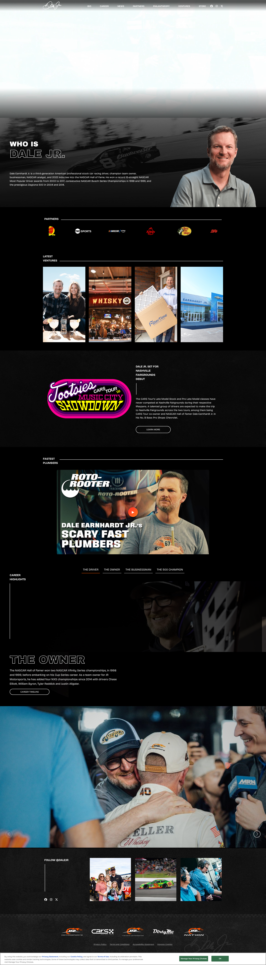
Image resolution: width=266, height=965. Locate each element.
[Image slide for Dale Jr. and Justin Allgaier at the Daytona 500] (133, 777)
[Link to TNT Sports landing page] (50, 231)
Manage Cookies (164, 944)
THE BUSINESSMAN (138, 569)
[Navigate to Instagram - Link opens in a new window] (217, 6)
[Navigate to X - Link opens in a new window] (222, 6)
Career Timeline (29, 691)
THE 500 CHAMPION (170, 569)
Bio (89, 6)
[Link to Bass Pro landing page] (152, 231)
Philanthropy (161, 6)
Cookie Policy (77, 957)
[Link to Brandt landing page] (186, 231)
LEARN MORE (153, 429)
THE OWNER (112, 569)
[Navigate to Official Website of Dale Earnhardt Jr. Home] (52, 5)
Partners (138, 6)
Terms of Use (103, 957)
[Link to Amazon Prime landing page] (84, 231)
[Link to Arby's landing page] (118, 231)
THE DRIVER (91, 569)
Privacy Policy (100, 944)
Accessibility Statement (143, 944)
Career (104, 6)
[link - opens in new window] (72, 932)
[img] (110, 880)
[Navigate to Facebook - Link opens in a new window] (211, 6)
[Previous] (9, 834)
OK (220, 958)
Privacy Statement (50, 957)
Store (202, 6)
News (120, 6)
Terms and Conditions (119, 944)
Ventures (184, 6)
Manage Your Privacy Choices (194, 958)
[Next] (257, 834)
